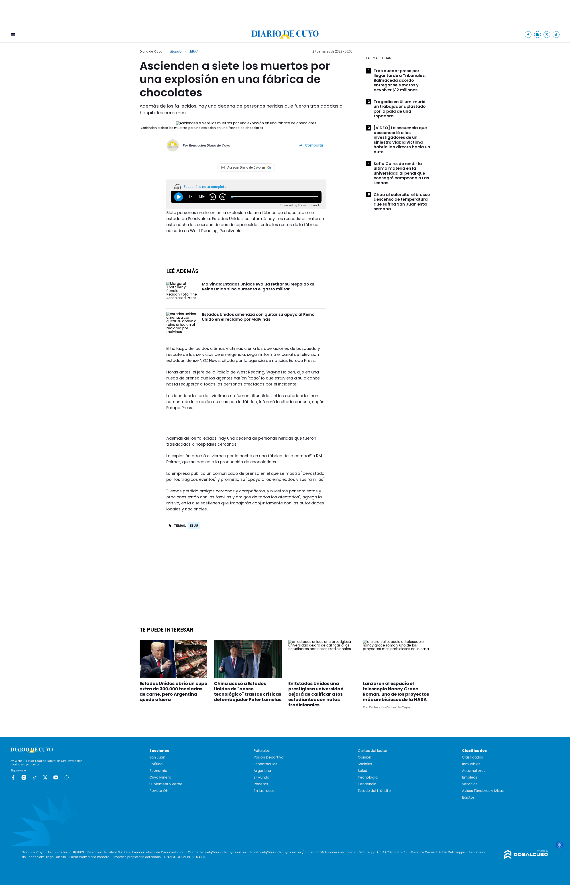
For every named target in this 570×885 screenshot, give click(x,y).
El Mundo (261, 777)
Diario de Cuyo (151, 51)
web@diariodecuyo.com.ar (225, 852)
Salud (362, 770)
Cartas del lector (373, 750)
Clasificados (472, 757)
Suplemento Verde (165, 784)
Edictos (468, 797)
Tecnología (368, 777)
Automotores (473, 770)
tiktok (34, 777)
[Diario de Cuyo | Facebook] (528, 34)
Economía (158, 770)
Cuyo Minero (160, 777)
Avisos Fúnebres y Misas (483, 790)
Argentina (262, 770)
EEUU (194, 525)
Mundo (175, 51)
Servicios (469, 784)
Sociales (365, 764)
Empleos (469, 777)
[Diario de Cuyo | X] (547, 34)
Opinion (364, 757)
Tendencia (367, 784)
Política (156, 764)
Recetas (261, 784)
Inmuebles (471, 764)
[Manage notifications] (559, 844)
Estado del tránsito (374, 790)
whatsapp (66, 777)
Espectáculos (265, 764)
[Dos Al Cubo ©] (526, 857)
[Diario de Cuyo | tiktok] (556, 34)
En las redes (264, 790)
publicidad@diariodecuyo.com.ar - (332, 852)
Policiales (262, 750)
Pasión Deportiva (268, 757)
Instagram (23, 777)
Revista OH (158, 790)
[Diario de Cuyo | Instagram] (537, 34)
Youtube (56, 777)
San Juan (157, 757)
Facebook (13, 777)
